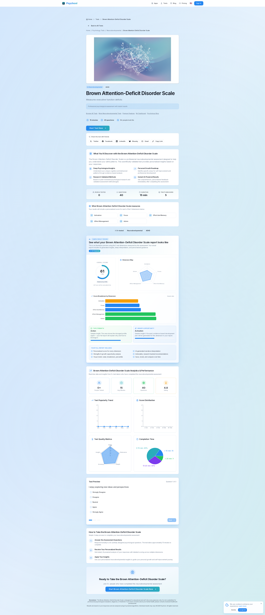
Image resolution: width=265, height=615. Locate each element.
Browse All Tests (91, 113)
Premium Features (129, 113)
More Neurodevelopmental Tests (110, 113)
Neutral (95, 502)
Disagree (96, 497)
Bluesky (135, 141)
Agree (95, 507)
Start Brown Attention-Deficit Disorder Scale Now (131, 589)
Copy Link (159, 141)
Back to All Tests (97, 26)
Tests (97, 19)
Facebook (108, 141)
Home (88, 30)
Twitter (95, 141)
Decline (233, 610)
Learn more (242, 606)
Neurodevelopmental (114, 30)
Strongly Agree (98, 512)
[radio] (91, 492)
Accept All (242, 610)
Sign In (198, 3)
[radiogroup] (132, 502)
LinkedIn (122, 141)
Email (147, 141)
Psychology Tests (98, 30)
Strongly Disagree (99, 492)
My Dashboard (141, 113)
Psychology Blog (153, 113)
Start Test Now (96, 128)
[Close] (261, 603)
